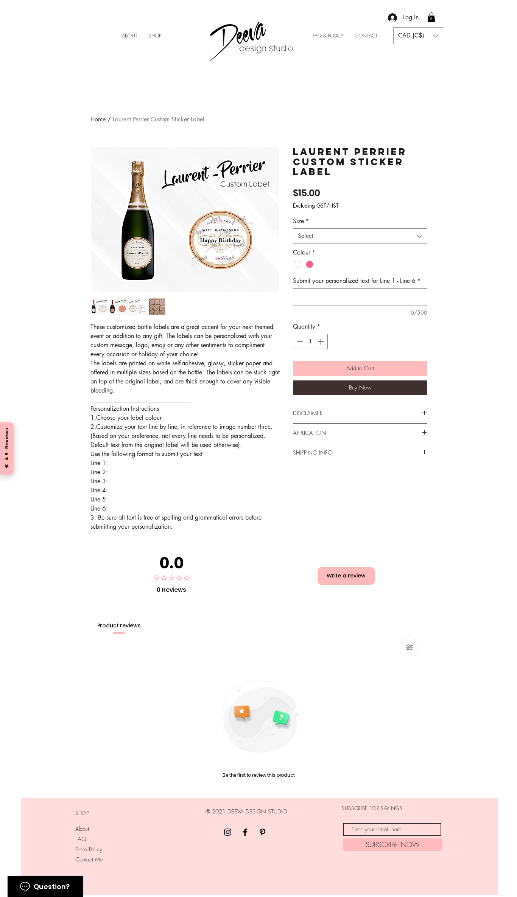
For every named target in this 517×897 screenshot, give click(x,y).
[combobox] (360, 236)
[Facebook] (245, 832)
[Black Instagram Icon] (227, 832)
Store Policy (88, 849)
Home (98, 119)
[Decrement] (299, 341)
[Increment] (321, 341)
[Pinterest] (262, 832)
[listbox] (418, 35)
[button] (431, 17)
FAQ (80, 839)
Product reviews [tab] (119, 625)
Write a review (346, 575)
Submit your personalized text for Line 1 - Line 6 (356, 281)
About (82, 829)
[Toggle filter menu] (409, 647)
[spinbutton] (310, 341)
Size (301, 221)
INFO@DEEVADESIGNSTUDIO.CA (247, 864)
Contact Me (89, 859)
